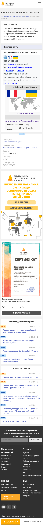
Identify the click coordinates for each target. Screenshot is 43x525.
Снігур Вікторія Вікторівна (12, 142)
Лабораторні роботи (31, 461)
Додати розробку (22, 313)
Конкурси (26, 467)
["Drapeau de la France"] (12, 93)
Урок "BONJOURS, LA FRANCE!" (15, 421)
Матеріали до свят (30, 490)
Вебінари (4, 461)
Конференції (6, 464)
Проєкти (26, 464)
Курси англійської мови (32, 475)
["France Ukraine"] (25, 104)
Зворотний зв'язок (8, 497)
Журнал (26, 453)
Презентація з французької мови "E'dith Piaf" (21, 377)
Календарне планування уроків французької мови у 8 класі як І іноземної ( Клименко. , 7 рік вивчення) (21, 398)
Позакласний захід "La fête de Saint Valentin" (20, 351)
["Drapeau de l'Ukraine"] (31, 93)
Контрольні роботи (30, 148)
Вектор (4, 470)
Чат (24, 472)
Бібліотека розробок (31, 456)
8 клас (19, 148)
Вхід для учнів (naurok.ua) (28, 485)
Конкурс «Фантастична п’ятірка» (32, 494)
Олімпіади (27, 470)
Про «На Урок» (7, 484)
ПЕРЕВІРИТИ (35, 440)
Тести (25, 458)
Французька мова (9, 148)
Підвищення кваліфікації (6, 457)
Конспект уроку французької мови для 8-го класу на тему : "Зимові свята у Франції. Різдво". (20, 411)
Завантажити (11, 522)
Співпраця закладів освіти (9, 488)
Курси (3, 467)
